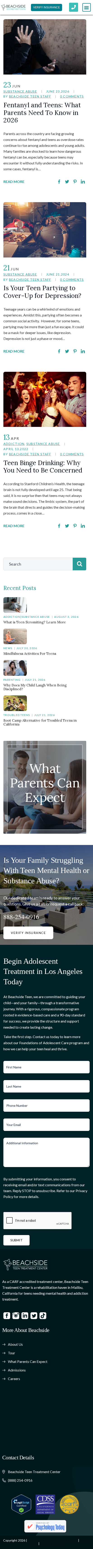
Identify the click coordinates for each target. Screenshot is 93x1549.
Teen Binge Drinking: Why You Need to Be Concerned (42, 467)
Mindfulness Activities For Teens (29, 653)
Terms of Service (52, 1543)
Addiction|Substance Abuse (26, 616)
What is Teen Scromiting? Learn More (34, 622)
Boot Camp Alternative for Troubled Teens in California (40, 722)
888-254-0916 (21, 916)
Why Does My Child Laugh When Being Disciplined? (35, 687)
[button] (86, 7)
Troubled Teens (16, 715)
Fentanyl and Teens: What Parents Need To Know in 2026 (42, 112)
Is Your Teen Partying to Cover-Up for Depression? (43, 292)
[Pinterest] (75, 181)
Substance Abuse (20, 91)
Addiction (13, 444)
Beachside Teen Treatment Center (52, 1540)
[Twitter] (67, 181)
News (7, 648)
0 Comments (72, 96)
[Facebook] (59, 181)
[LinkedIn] (82, 181)
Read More (13, 181)
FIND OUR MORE (45, 807)
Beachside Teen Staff (30, 96)
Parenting (12, 679)
